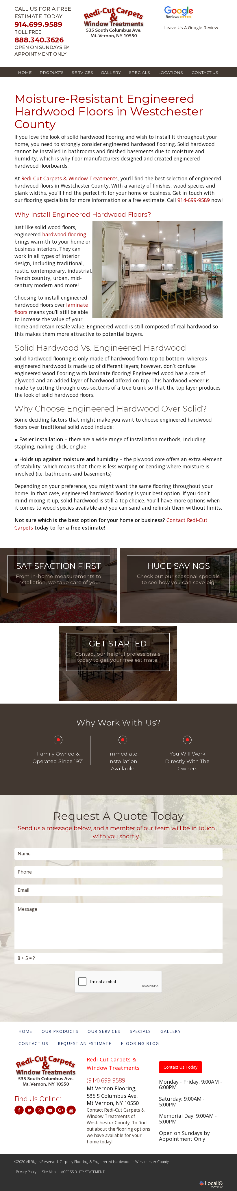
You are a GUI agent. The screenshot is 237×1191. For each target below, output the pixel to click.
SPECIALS (139, 72)
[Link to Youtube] (50, 1110)
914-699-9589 (193, 200)
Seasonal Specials (178, 591)
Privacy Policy (26, 1171)
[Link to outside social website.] (71, 1110)
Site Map (48, 1171)
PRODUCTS (52, 72)
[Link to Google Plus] (60, 1110)
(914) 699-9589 (106, 1080)
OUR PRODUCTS (60, 1031)
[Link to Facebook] (19, 1110)
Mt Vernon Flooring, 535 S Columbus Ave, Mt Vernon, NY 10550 (113, 1095)
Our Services (58, 591)
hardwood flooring (64, 234)
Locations (170, 72)
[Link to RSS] (40, 1110)
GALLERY (111, 72)
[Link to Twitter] (29, 1110)
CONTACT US (205, 72)
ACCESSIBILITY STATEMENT (83, 1171)
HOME (25, 72)
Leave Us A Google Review (191, 27)
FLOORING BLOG (140, 1043)
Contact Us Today (180, 1067)
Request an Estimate (118, 669)
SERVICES (82, 72)
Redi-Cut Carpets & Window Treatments (69, 178)
